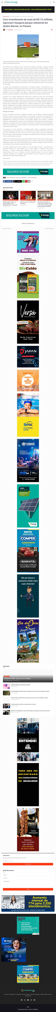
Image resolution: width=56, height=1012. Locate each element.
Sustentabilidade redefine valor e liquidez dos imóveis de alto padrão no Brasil (30, 691)
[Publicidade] (28, 9)
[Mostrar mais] (32, 181)
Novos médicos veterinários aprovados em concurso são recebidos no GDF (29, 697)
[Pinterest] (26, 181)
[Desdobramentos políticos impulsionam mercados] (6, 706)
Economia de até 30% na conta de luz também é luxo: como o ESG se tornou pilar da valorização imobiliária (45, 204)
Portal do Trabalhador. (32, 177)
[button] (2, 2)
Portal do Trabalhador (33, 1009)
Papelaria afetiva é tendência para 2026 (20, 684)
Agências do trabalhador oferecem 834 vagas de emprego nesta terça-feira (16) (30, 710)
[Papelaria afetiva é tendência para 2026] (6, 686)
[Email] (29, 181)
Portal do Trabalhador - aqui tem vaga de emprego (21, 16)
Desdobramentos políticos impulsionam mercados (23, 704)
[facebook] (21, 1000)
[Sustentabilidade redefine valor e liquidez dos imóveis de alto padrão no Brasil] (6, 693)
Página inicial (6, 16)
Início (28, 1007)
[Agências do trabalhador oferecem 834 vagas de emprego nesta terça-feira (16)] (6, 712)
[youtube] (28, 1000)
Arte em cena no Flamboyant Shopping (27, 202)
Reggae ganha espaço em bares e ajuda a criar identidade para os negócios (10, 203)
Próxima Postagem (49, 228)
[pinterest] (34, 1000)
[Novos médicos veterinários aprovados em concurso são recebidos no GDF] (6, 699)
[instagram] (31, 1000)
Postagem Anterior (6, 228)
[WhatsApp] (23, 181)
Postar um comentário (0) (28, 223)
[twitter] (25, 1000)
